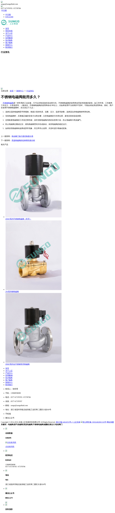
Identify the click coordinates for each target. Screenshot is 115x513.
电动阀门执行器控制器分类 (22, 136)
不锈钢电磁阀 (8, 103)
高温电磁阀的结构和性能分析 (23, 140)
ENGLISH (9, 17)
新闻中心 (9, 45)
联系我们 (9, 47)
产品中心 (9, 36)
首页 (7, 28)
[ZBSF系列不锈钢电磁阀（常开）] (33, 217)
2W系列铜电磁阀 (12, 292)
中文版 (4, 10)
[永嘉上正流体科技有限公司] (10, 25)
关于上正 (9, 33)
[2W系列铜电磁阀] (33, 289)
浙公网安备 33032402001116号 (94, 422)
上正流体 (76, 422)
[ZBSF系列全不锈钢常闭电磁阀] (33, 362)
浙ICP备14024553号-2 (64, 422)
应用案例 (9, 38)
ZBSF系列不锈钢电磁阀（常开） (18, 219)
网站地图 (110, 422)
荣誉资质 (9, 31)
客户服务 (9, 43)
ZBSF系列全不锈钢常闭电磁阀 (17, 364)
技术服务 (9, 40)
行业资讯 (30, 91)
